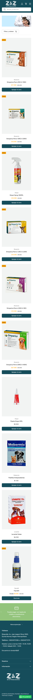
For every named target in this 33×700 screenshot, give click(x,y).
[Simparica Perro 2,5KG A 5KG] (16, 283)
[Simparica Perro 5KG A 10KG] (16, 57)
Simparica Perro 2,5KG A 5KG (16, 308)
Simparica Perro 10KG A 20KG (16, 139)
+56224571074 (25, 640)
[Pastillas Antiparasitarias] (16, 453)
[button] (26, 4)
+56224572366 (13, 640)
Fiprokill (16, 591)
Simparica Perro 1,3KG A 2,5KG (16, 252)
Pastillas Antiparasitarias (16, 478)
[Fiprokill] (16, 566)
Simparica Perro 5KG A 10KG (16, 82)
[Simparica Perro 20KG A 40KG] (16, 340)
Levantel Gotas (16, 534)
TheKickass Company (7, 695)
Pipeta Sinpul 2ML (16, 421)
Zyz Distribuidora (10, 693)
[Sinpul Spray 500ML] (16, 170)
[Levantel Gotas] (16, 509)
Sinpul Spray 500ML (16, 195)
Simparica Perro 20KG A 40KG (16, 365)
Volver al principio (15, 624)
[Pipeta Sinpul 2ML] (16, 396)
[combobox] (16, 9)
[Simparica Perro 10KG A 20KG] (16, 114)
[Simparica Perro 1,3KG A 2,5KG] (16, 227)
